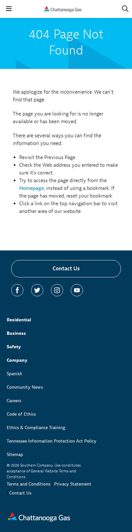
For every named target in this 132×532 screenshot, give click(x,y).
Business (16, 333)
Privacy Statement (72, 484)
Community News (25, 387)
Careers (14, 400)
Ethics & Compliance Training (36, 427)
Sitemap (15, 454)
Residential (19, 320)
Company (17, 360)
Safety (14, 347)
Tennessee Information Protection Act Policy (51, 441)
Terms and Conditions (28, 484)
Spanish (14, 373)
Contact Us (66, 268)
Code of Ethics (21, 414)
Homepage (31, 188)
